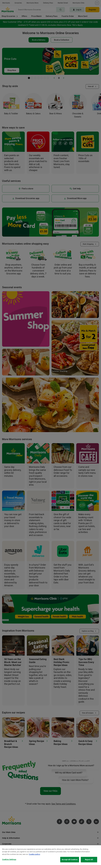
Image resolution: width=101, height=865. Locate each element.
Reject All (89, 860)
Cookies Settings (9, 859)
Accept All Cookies (70, 860)
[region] (50, 855)
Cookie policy (34, 854)
